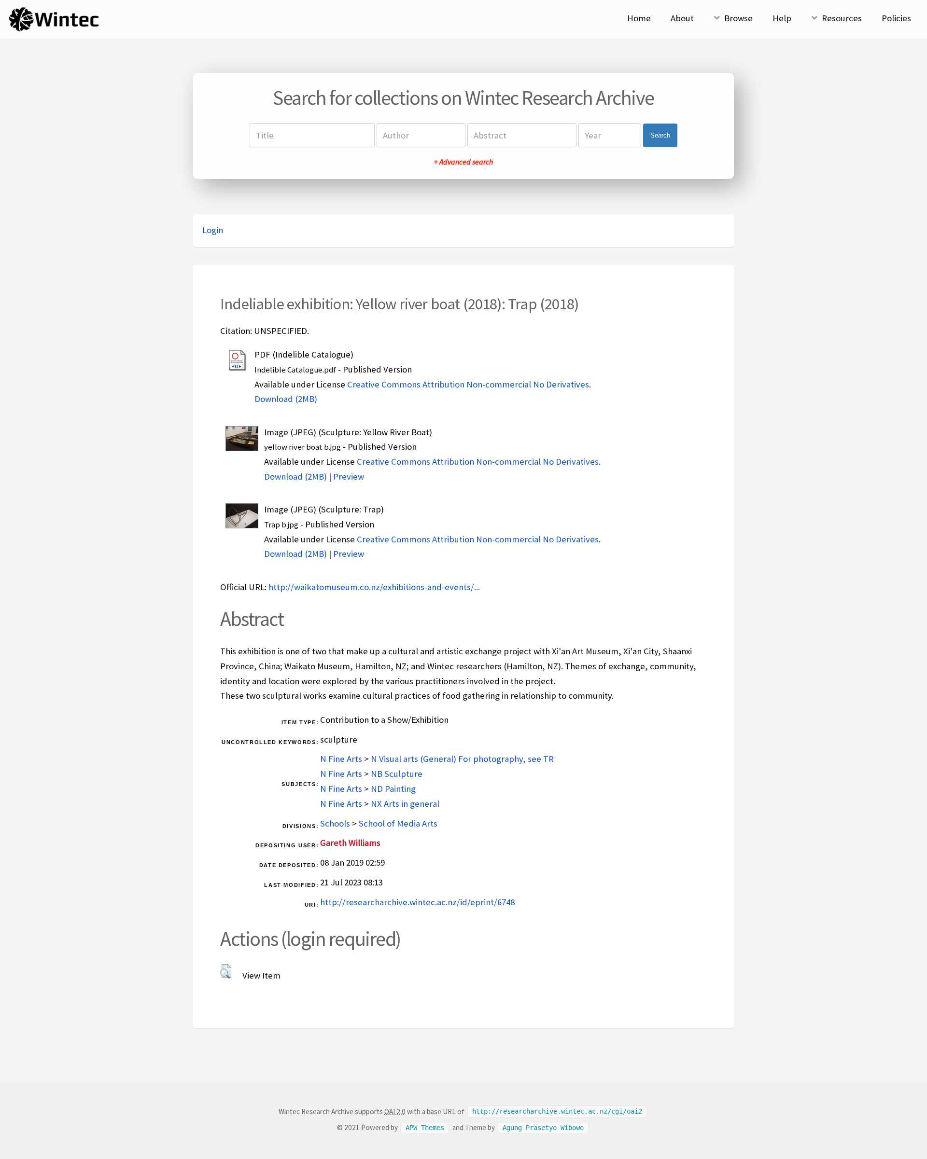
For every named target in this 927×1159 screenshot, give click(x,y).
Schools (335, 823)
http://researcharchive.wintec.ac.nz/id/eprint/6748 (417, 902)
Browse (738, 18)
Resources (842, 18)
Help (781, 18)
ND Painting (393, 788)
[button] (225, 971)
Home (639, 18)
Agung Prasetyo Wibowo (543, 1127)
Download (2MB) (285, 398)
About (682, 18)
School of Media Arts (398, 823)
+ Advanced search (463, 161)
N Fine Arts (341, 758)
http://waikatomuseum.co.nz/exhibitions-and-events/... (374, 587)
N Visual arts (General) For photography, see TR (462, 758)
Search (660, 135)
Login (212, 229)
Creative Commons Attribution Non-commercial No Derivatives (468, 384)
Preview (348, 476)
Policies (896, 18)
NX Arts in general (405, 803)
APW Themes (425, 1127)
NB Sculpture (396, 773)
